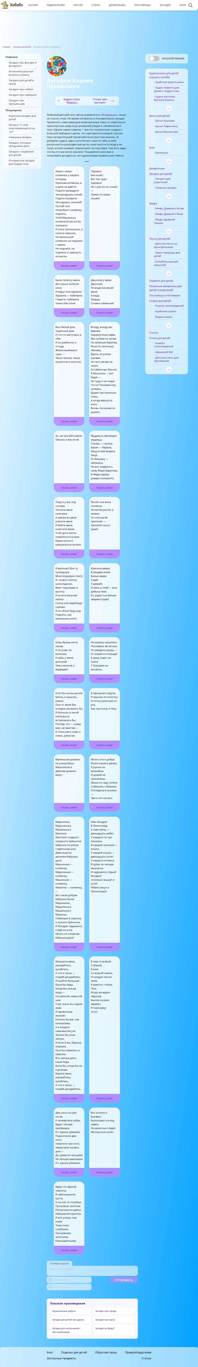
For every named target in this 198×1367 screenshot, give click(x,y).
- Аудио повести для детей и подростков (166, 89)
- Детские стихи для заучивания (166, 359)
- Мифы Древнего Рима (168, 214)
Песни (78, 5)
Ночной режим (173, 58)
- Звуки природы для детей (167, 254)
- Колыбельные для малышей (166, 263)
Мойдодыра (109, 114)
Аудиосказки (56, 5)
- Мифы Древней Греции (164, 221)
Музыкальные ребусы (64, 1311)
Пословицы (142, 5)
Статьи (146, 1358)
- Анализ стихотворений (163, 344)
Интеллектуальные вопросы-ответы (21, 73)
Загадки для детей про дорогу (68, 1319)
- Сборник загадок (165, 187)
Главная (6, 46)
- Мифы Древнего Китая (169, 208)
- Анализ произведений (169, 305)
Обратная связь (106, 1352)
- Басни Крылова (164, 120)
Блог (183, 5)
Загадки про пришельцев (17, 102)
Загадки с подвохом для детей (21, 153)
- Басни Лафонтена (166, 126)
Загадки (165, 5)
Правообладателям (138, 1352)
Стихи (95, 5)
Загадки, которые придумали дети (20, 144)
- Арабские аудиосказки (169, 82)
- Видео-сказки (163, 317)
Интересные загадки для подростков (22, 162)
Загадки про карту (105, 1319)
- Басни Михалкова (166, 131)
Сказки (33, 5)
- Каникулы (161, 152)
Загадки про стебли (21, 89)
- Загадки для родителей (162, 180)
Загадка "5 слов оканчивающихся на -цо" (22, 128)
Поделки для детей (74, 1352)
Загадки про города (105, 1311)
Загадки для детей (22, 46)
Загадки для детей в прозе (21, 82)
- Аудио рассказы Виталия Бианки (164, 98)
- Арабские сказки (165, 311)
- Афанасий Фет (163, 352)
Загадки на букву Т (105, 1328)
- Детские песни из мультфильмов (165, 245)
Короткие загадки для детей (22, 117)
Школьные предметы (61, 1358)
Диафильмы (117, 5)
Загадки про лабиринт (23, 95)
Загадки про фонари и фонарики (23, 64)
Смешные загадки (20, 137)
